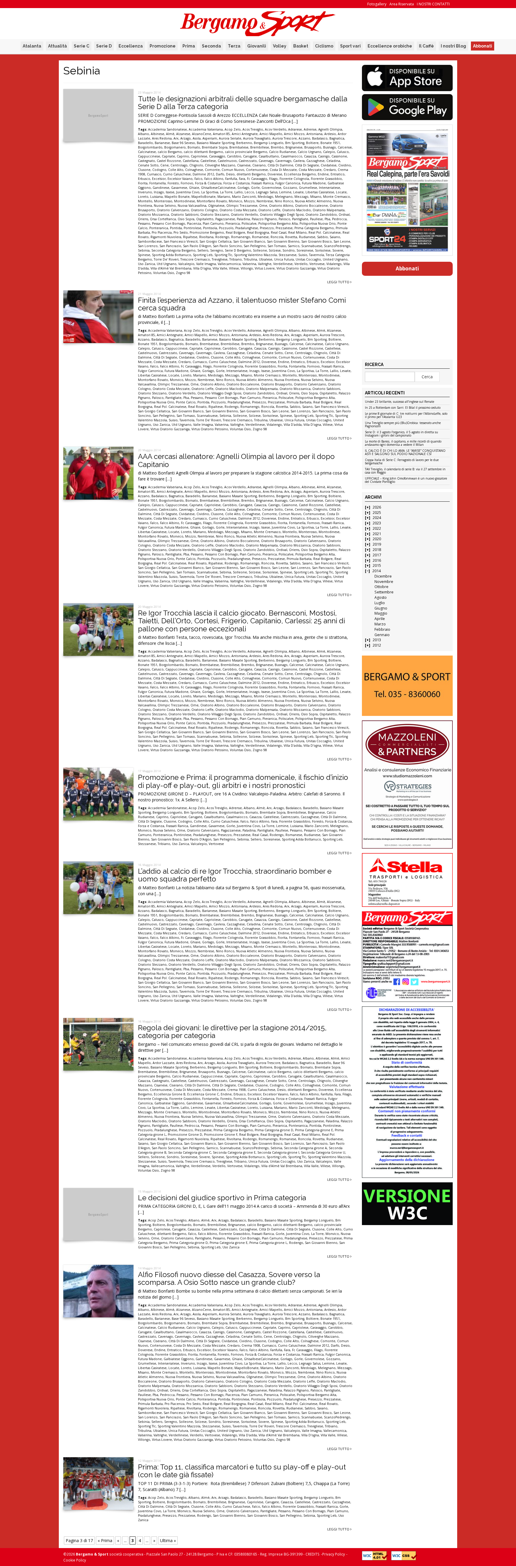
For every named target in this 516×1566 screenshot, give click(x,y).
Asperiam (209, 138)
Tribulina (250, 259)
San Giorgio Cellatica (215, 241)
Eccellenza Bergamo (300, 174)
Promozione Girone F (220, 1134)
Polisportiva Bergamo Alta (278, 223)
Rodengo (222, 237)
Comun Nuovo (233, 170)
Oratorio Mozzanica (153, 214)
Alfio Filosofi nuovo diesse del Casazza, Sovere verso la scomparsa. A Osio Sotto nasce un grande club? (229, 1278)
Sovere (337, 250)
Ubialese (265, 259)
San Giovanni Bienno (283, 241)
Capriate (168, 156)
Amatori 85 (221, 134)
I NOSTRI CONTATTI (433, 4)
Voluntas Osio (163, 273)
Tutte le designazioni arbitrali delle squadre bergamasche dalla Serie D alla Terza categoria (242, 102)
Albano (143, 134)
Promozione (163, 46)
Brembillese (259, 147)
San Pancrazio (170, 246)
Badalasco (320, 138)
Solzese (275, 250)
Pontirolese (192, 228)
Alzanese (183, 134)
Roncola (277, 237)
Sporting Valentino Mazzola (255, 255)
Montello (145, 201)
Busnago (329, 147)
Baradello (145, 143)
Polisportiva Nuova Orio (318, 223)
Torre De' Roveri (166, 259)
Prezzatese (284, 228)
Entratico (338, 174)
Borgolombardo (150, 147)
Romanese (260, 237)
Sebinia (144, 250)
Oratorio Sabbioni (185, 214)
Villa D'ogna (202, 268)
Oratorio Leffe (269, 210)
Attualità (57, 46)
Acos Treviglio (252, 129)
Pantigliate (300, 219)
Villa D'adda (293, 425)
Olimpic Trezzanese (241, 205)
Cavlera (299, 161)
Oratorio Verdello (244, 214)
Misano (315, 197)
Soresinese (305, 250)
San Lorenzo (148, 246)
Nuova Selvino (165, 205)
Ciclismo (324, 46)
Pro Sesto (180, 232)
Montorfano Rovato (212, 201)
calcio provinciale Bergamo (246, 152)
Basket (300, 46)
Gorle (255, 188)
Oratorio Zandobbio (321, 214)
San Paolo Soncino (227, 246)
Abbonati (482, 46)
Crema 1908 (236, 1090)
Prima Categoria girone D (274, 1130)
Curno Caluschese (177, 174)
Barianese (162, 143)
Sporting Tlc (223, 255)
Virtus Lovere (265, 268)
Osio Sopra (186, 219)
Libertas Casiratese (319, 192)
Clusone (144, 170)
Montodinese (184, 201)
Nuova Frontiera (286, 380)
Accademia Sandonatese (167, 129)
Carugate (250, 156)
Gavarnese (179, 188)
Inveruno (145, 192)
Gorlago (243, 188)
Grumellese (308, 188)
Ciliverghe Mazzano (220, 165)
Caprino (183, 156)
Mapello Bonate (177, 197)
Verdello (301, 264)
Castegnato (146, 161)
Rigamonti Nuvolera (165, 237)
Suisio (302, 255)
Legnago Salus (266, 192)
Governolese (271, 188)
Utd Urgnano (166, 264)
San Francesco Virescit (181, 241)
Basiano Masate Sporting (215, 143)
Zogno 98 (183, 273)
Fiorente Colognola (294, 179)
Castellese (208, 161)
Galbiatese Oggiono (169, 1103)
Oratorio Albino (281, 205)
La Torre (226, 192)
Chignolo (196, 165)
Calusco (343, 152)
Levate (298, 192)
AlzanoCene (201, 134)
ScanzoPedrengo (337, 246)
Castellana (191, 161)
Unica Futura (284, 259)
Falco (198, 179)
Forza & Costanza (208, 183)
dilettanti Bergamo (251, 174)
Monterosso (163, 201)
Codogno (159, 170)
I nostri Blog (453, 46)
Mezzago (301, 197)
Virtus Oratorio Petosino (209, 429)
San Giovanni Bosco (316, 241)
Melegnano (284, 197)
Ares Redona (162, 138)
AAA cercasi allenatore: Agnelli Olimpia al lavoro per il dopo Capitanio (236, 460)
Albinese (157, 134)
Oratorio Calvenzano (173, 210)
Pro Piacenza (162, 232)
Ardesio (330, 134)
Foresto (173, 183)
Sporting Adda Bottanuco (171, 255)
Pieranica (232, 223)
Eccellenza (131, 46)
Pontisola (210, 228)
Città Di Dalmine (280, 165)
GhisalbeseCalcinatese (218, 188)
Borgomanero (175, 147)
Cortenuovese (257, 170)
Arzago (185, 138)
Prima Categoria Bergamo (314, 228)
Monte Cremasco (336, 197)
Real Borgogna (258, 232)
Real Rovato (197, 407)
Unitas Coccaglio (308, 259)
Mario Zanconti (244, 197)
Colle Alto (175, 170)
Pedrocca (339, 219)
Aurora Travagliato (257, 138)
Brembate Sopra (215, 147)
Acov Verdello (275, 129)
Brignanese (293, 147)
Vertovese (317, 264)
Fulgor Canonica (287, 183)
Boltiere (312, 143)
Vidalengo (334, 264)
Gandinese (161, 188)
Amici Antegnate (245, 134)
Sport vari (350, 46)
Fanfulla (231, 179)
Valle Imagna (206, 264)
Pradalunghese (246, 228)
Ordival (344, 214)
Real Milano (297, 232)
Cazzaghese (315, 161)
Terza (234, 46)
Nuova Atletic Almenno (313, 201)
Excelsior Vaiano (180, 179)
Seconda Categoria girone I (278, 1152)
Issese (170, 192)
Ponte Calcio (186, 402)
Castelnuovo (227, 161)
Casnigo (324, 156)
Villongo (247, 268)
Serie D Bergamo (238, 250)
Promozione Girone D (185, 1134)
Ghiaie (194, 188)
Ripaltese (190, 237)
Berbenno (244, 143)
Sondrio (288, 250)
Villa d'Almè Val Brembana (170, 268)
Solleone (260, 250)
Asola (197, 138)
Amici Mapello (270, 134)
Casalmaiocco (291, 156)
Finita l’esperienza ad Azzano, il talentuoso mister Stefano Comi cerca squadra (242, 304)
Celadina (333, 161)
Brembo (277, 147)
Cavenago (266, 161)
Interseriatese (329, 188)
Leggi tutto (338, 282)
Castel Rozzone (169, 161)
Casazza (310, 156)
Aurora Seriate (230, 138)
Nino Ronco (284, 201)
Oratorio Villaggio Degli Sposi (282, 214)
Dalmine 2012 (203, 174)
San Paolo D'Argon (197, 246)
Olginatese (216, 205)
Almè (170, 134)
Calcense (345, 147)
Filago (273, 179)
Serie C (81, 46)
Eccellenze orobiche (390, 46)
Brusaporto (312, 147)
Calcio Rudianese (282, 152)
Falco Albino (213, 179)
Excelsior (159, 179)
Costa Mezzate (310, 170)
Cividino (344, 165)
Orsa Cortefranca (163, 219)
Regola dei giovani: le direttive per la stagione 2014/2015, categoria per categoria (232, 1031)
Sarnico (294, 246)
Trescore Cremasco (195, 259)
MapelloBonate (203, 197)
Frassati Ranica (262, 183)
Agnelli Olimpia (330, 129)
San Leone (342, 241)
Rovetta (291, 237)
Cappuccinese (149, 156)
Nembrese (265, 201)
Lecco (249, 192)
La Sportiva (209, 192)
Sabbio (322, 237)
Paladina (243, 219)
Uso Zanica (146, 264)
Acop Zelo (233, 129)
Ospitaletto (205, 219)
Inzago (159, 192)
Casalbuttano (269, 156)
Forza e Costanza (236, 183)
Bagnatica (336, 138)
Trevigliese (220, 259)
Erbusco (144, 179)
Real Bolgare (235, 232)
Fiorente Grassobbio (326, 179)
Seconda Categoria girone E (234, 1152)
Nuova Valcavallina (192, 205)
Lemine (285, 192)
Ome (263, 205)
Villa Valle (220, 268)
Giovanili (256, 46)
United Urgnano (335, 259)
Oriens (143, 219)
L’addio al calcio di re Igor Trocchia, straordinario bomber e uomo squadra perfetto (234, 875)
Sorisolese (323, 250)
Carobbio (234, 156)
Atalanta (32, 46)
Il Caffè (426, 46)
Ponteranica (158, 228)
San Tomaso (277, 246)
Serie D (104, 46)
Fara (242, 179)
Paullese (316, 219)
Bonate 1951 (330, 143)
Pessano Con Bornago (168, 223)
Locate (341, 192)
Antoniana (314, 134)
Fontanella (157, 183)
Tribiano (235, 259)
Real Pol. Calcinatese (324, 232)
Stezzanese (288, 255)
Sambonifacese (150, 241)
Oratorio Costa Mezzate (238, 210)
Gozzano (290, 188)
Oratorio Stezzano (214, 214)
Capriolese (199, 156)
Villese (234, 268)
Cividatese (329, 165)
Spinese (144, 255)
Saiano (335, 237)
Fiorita (143, 183)
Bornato (194, 147)
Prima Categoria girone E (314, 1130)
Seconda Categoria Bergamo (173, 250)
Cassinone (339, 156)
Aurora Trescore (284, 138)
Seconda (211, 46)
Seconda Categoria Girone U (323, 1152)
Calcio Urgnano (309, 152)
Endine (323, 174)
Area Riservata (401, 4)
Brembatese (238, 147)
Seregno (216, 250)
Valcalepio (186, 264)
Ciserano (259, 165)
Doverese (275, 174)
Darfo (220, 174)
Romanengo (240, 237)
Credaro (329, 170)
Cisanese (244, 165)
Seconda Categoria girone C (189, 1152)
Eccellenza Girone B (169, 1094)
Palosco (284, 219)
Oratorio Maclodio (296, 210)
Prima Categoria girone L (268, 1243)
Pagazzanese (225, 219)
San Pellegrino (255, 246)
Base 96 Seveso (183, 143)
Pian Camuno (213, 223)
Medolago (265, 197)
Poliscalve (249, 223)
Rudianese (307, 237)
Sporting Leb (203, 255)
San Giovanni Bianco (249, 241)
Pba (327, 219)
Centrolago (179, 165)
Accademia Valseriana (206, 129)
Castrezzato (248, 161)
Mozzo (249, 201)
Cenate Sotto (148, 165)
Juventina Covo (187, 192)
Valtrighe (264, 264)
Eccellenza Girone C (203, 1094)
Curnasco (154, 174)
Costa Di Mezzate (283, 170)
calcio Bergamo (170, 152)
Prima (188, 46)
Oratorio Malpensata (329, 210)
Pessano (144, 223)
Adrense (310, 129)
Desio (230, 174)
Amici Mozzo (294, 134)
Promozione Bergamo (207, 232)
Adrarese (295, 129)
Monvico (235, 201)
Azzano (304, 138)
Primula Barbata (299, 402)
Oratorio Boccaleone (311, 205)
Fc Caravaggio (257, 179)
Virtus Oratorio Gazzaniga (296, 268)
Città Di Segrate (307, 165)
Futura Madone (314, 183)
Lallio (238, 192)
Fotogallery (376, 4)
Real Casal (278, 232)
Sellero (202, 250)
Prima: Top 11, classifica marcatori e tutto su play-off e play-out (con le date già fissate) (242, 1471)
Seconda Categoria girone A (305, 1148)
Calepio (329, 152)
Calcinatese (147, 152)
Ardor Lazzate (163, 1063)
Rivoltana (206, 237)
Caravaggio (217, 156)
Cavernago (283, 161)
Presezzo (267, 228)
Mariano (223, 197)
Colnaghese (194, 170)
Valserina (249, 264)
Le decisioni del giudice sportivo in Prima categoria (222, 1197)
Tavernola (316, 255)
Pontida (176, 228)
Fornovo (187, 183)
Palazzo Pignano (264, 219)
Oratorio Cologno (204, 210)
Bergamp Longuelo (268, 143)
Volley (279, 46)
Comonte (212, 170)
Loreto (143, 197)
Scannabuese (311, 246)
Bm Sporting (294, 143)
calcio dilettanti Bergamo (203, 152)
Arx (176, 138)
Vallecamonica (229, 264)
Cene (164, 165)
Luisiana (156, 197)
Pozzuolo (226, 228)
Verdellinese (283, 264)
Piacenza (194, 223)
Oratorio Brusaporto (276, 384)
